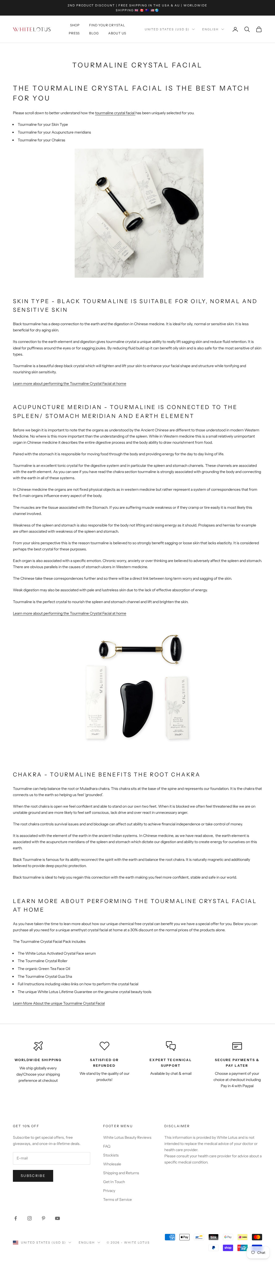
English (210, 29)
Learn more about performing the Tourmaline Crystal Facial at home (69, 383)
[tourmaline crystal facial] (137, 215)
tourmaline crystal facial (115, 112)
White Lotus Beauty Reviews (127, 1137)
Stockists (111, 1155)
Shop (75, 25)
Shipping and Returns (121, 1172)
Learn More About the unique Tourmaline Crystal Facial (59, 1003)
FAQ (106, 1146)
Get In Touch (114, 1181)
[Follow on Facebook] (15, 1218)
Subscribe (33, 1175)
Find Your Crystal (107, 25)
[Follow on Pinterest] (43, 1218)
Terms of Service (117, 1199)
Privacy (109, 1190)
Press (74, 33)
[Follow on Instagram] (29, 1218)
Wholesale (112, 1164)
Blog (94, 33)
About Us (117, 33)
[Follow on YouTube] (57, 1218)
